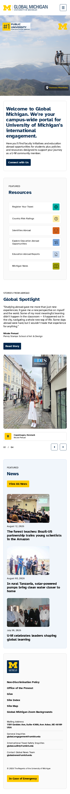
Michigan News (20, 265)
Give (10, 694)
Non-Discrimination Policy (23, 682)
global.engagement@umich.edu (23, 736)
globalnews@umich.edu (19, 755)
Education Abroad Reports (26, 254)
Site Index (13, 700)
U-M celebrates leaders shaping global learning (31, 637)
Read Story (12, 346)
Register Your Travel (22, 206)
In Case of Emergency (23, 778)
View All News (18, 484)
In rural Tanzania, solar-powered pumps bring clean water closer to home (33, 587)
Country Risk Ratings (23, 218)
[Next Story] (63, 447)
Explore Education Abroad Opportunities (25, 242)
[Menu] (63, 7)
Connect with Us (18, 162)
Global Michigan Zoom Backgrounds (29, 712)
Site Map (12, 706)
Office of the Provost (20, 688)
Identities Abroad (21, 230)
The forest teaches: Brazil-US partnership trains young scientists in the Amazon (34, 535)
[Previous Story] (54, 447)
